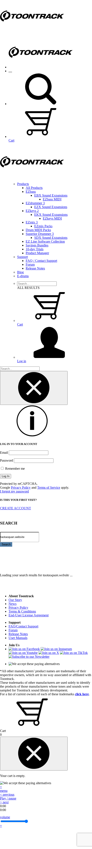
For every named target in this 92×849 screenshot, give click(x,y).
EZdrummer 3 (35, 203)
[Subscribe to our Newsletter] (29, 656)
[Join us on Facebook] (24, 649)
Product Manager (37, 253)
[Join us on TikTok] (74, 653)
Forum (30, 264)
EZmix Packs (43, 226)
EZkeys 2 (32, 211)
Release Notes (35, 268)
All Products (34, 188)
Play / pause (8, 798)
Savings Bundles (37, 245)
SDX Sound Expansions (50, 237)
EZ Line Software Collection (45, 241)
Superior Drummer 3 (40, 234)
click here (82, 694)
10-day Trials (34, 249)
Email (4, 452)
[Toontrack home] (32, 31)
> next (4, 802)
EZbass (31, 191)
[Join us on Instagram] (56, 649)
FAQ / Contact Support (41, 260)
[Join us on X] (49, 653)
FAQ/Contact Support (23, 626)
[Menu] (10, 72)
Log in (21, 361)
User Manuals (18, 638)
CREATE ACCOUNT (15, 508)
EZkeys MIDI (52, 218)
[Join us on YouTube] (23, 653)
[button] (41, 104)
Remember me (14, 468)
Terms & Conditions (22, 611)
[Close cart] (34, 754)
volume (5, 817)
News (12, 604)
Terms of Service (48, 487)
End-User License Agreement (29, 615)
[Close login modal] (34, 388)
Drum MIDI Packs (38, 230)
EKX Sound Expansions (51, 214)
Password (6, 460)
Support (22, 257)
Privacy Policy (21, 487)
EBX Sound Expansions (50, 195)
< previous (7, 794)
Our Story (15, 600)
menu (3, 790)
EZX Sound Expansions (50, 207)
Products (23, 184)
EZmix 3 (32, 222)
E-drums (23, 276)
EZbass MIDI (52, 199)
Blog (20, 272)
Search (6, 544)
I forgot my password (14, 491)
